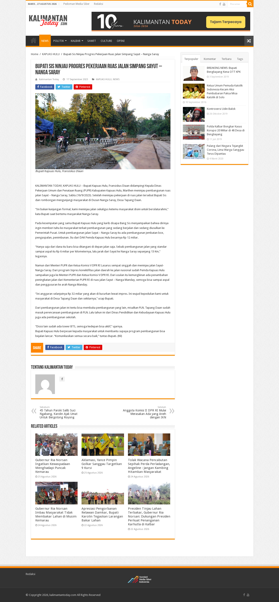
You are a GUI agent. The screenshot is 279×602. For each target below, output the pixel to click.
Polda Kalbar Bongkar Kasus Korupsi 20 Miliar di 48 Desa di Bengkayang (226, 130)
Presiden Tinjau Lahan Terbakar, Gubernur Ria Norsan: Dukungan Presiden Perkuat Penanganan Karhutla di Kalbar (149, 516)
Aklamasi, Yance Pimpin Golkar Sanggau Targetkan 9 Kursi (102, 464)
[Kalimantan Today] (48, 20)
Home (34, 54)
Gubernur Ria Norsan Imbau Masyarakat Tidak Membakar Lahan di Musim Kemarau (56, 514)
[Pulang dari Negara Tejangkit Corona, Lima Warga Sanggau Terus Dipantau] (194, 151)
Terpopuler (191, 59)
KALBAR (75, 40)
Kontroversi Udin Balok (221, 108)
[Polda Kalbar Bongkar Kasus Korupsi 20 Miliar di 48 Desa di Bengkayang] (194, 132)
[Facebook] (220, 4)
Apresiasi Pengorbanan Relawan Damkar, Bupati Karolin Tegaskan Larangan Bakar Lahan (102, 514)
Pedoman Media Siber (76, 3)
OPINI (121, 40)
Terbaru (226, 59)
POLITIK (58, 40)
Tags (240, 59)
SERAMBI (33, 40)
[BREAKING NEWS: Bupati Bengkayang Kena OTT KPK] (194, 73)
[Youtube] (224, 4)
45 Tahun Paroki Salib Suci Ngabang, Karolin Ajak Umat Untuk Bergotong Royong (58, 412)
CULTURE (106, 40)
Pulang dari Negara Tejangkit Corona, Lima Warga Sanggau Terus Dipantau (225, 149)
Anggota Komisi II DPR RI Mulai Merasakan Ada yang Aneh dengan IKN (144, 412)
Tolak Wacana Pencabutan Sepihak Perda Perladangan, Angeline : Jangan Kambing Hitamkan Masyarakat (149, 466)
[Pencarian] (250, 4)
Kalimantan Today (49, 79)
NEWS (45, 40)
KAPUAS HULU (51, 54)
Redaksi (98, 3)
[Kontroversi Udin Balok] (194, 114)
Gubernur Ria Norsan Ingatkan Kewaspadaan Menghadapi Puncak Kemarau (52, 466)
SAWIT (91, 40)
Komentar (210, 59)
